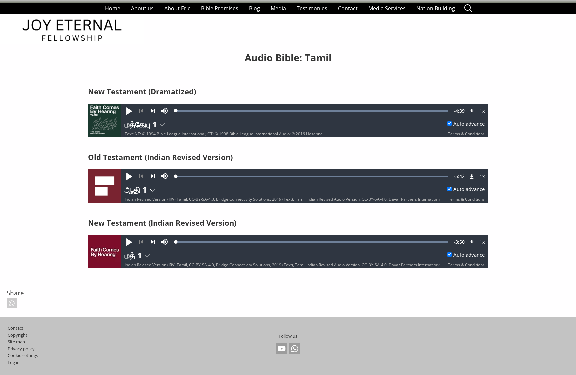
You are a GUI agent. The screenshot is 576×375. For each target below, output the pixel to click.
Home (112, 8)
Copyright (17, 335)
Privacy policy (21, 349)
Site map (16, 342)
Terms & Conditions (466, 133)
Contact (348, 8)
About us (142, 8)
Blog (254, 8)
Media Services (387, 8)
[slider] (312, 110)
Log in (14, 362)
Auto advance (469, 123)
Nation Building (435, 8)
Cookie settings (23, 355)
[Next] (153, 111)
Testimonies (312, 8)
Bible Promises (219, 8)
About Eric (177, 8)
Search (468, 8)
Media (278, 8)
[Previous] (141, 111)
